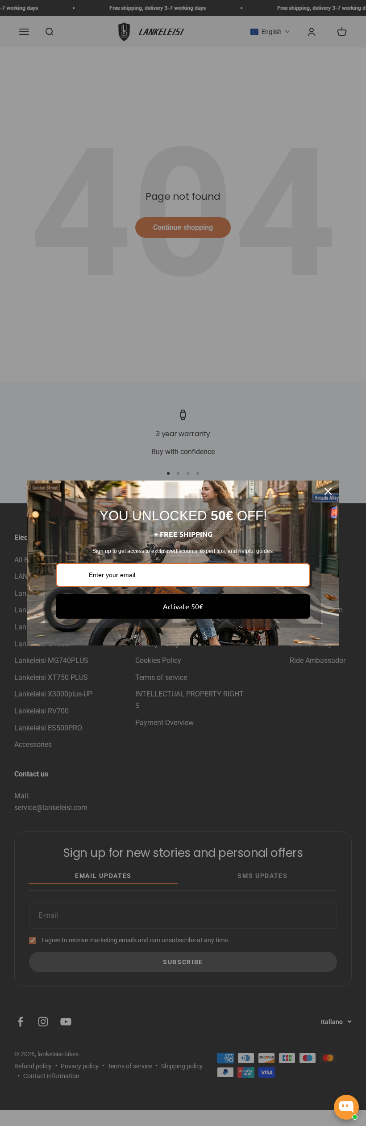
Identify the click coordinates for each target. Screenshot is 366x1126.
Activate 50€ (183, 606)
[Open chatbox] (346, 1107)
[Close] (328, 491)
